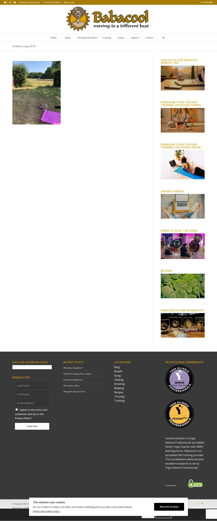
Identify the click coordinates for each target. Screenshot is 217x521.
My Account (69, 2)
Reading (119, 388)
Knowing (119, 384)
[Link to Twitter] (5, 2)
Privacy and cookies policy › (46, 511)
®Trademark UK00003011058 (24, 508)
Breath (118, 371)
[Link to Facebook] (10, 2)
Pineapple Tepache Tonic (74, 391)
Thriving (119, 396)
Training (119, 400)
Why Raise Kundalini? (73, 367)
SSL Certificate (170, 485)
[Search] (163, 38)
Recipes (118, 392)
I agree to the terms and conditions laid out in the (31, 414)
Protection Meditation (73, 379)
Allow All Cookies (169, 507)
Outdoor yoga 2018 (23, 46)
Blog (117, 367)
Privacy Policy (23, 418)
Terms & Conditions (52, 2)
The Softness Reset (71, 385)
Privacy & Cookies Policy (29, 2)
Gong (117, 375)
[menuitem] (29, 2)
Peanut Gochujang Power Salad (77, 373)
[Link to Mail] (14, 2)
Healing (118, 379)
